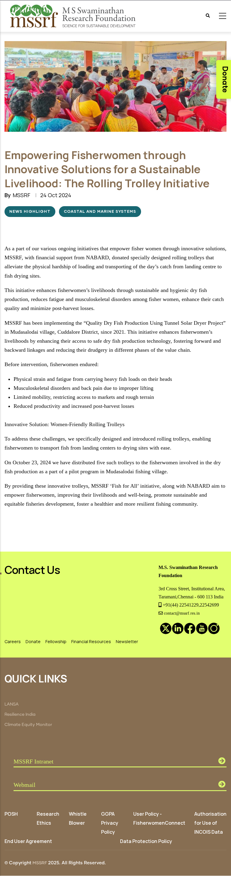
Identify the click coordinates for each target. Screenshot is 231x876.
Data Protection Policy (146, 841)
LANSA (12, 704)
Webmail (24, 784)
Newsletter (127, 641)
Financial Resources (91, 641)
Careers (13, 641)
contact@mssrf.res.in (181, 613)
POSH (11, 814)
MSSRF (39, 863)
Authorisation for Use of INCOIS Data (210, 823)
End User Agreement (28, 841)
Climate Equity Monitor (28, 725)
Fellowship (55, 641)
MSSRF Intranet (34, 761)
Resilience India (20, 714)
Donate (33, 641)
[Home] (74, 16)
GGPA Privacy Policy (109, 823)
